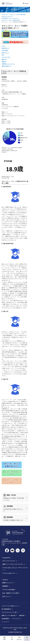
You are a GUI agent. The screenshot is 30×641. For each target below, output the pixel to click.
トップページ (5, 14)
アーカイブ (12, 14)
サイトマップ (15, 618)
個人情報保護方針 (6, 609)
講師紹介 (4, 61)
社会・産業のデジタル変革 (10, 593)
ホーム (3, 46)
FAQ (3, 55)
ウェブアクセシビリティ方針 (9, 612)
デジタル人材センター (9, 573)
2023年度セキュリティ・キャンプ (10, 18)
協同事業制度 (5, 618)
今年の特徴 (5, 50)
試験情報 (5, 586)
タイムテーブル (6, 57)
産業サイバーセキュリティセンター (13, 564)
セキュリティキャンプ (7, 16)
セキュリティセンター (9, 561)
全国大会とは (5, 48)
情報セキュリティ (7, 583)
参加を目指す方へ (6, 66)
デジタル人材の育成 (20, 14)
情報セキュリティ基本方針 (9, 615)
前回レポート (5, 52)
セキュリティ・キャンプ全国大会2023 (11, 20)
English (26, 3)
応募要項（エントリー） (8, 63)
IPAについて (6, 596)
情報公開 (21, 615)
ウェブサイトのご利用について (10, 606)
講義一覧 (4, 59)
